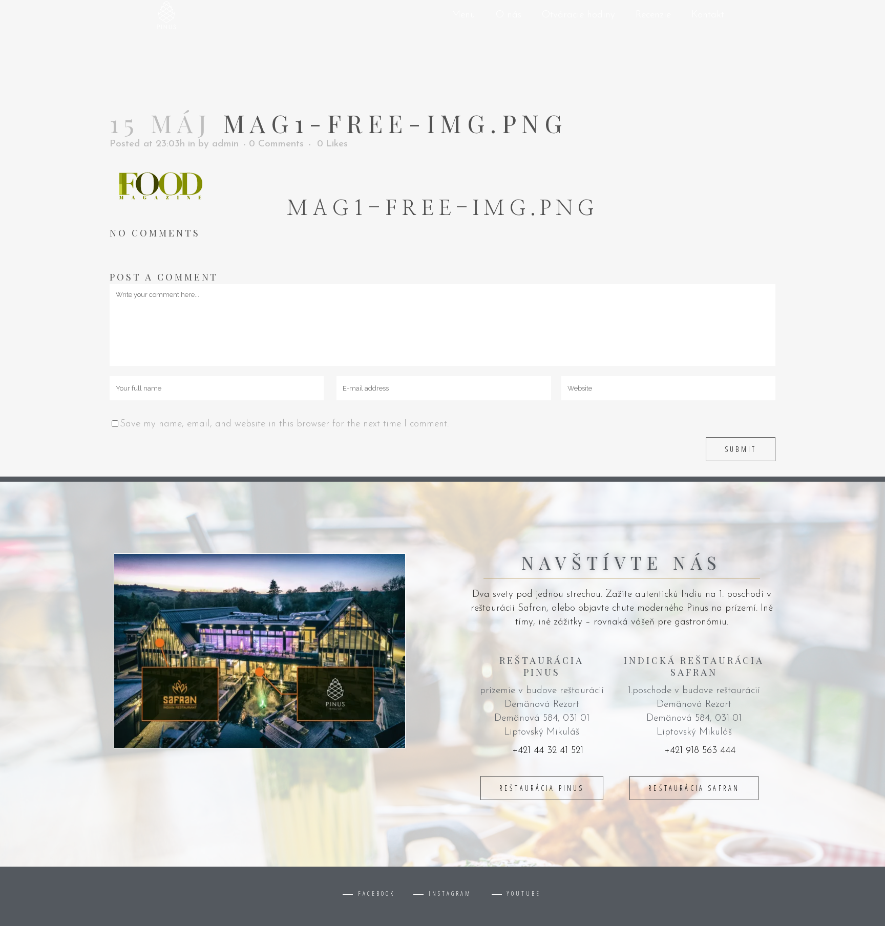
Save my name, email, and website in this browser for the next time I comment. (284, 424)
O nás (508, 15)
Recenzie (653, 15)
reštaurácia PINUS (541, 788)
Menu (463, 15)
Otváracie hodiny (578, 15)
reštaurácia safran (694, 788)
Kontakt (707, 15)
